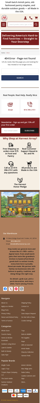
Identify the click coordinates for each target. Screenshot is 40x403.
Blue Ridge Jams (26, 369)
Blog (22, 310)
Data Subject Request (28, 313)
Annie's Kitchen (26, 365)
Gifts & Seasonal (26, 345)
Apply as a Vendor (7, 306)
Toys (23, 331)
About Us (4, 303)
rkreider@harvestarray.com (20, 244)
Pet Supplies (25, 338)
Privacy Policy (5, 313)
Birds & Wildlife (26, 334)
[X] (11, 289)
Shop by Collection (27, 352)
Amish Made (25, 349)
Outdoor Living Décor (8, 344)
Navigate (5, 298)
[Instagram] (21, 289)
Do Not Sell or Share (28, 317)
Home (3, 53)
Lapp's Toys (5, 369)
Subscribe (29, 130)
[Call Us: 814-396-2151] (30, 18)
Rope (23, 341)
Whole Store (5, 331)
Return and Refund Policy (9, 317)
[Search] (36, 24)
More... (23, 382)
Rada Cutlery (25, 372)
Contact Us (25, 306)
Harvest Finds (25, 356)
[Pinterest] (16, 289)
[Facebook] (5, 289)
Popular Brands (8, 360)
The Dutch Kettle (7, 378)
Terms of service (7, 321)
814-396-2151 (16, 241)
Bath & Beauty (6, 351)
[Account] (25, 18)
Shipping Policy (26, 303)
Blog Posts (5, 310)
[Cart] (36, 18)
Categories (6, 326)
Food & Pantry (6, 334)
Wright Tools (5, 365)
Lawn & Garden (6, 348)
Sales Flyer (4, 355)
